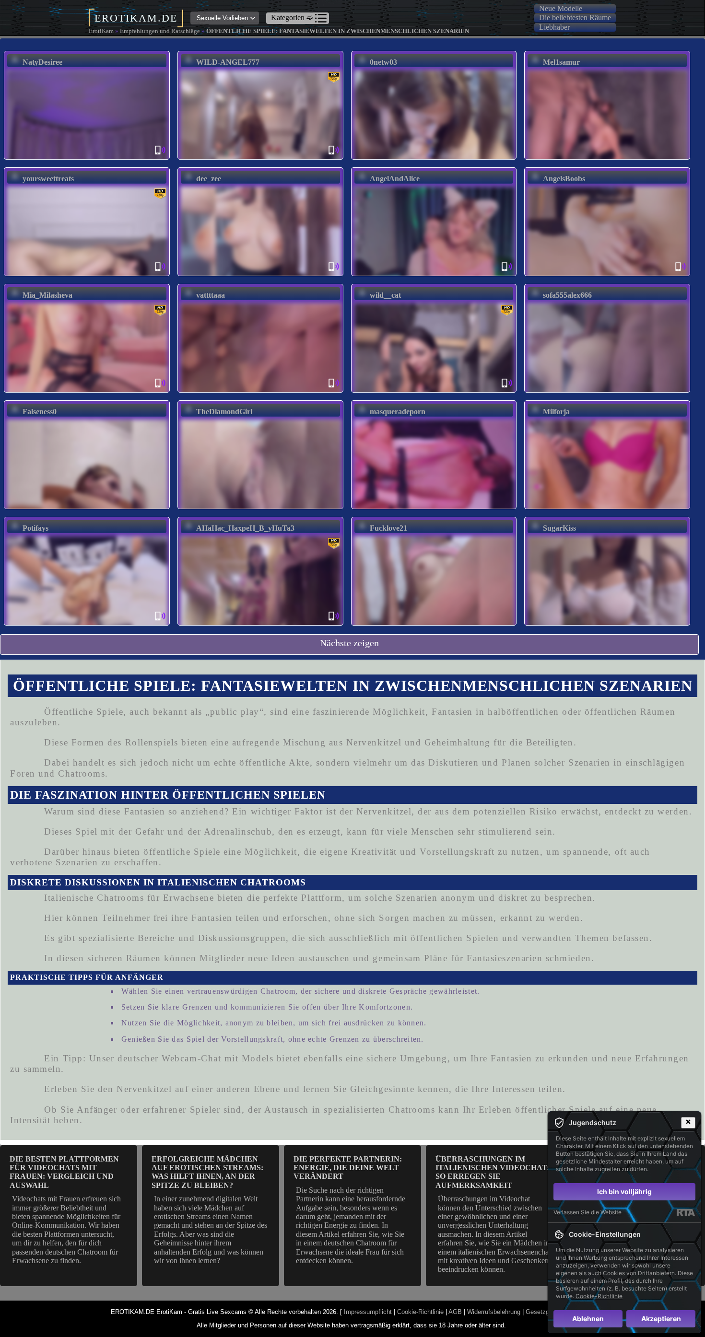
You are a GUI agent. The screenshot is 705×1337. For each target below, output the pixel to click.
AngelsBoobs (564, 178)
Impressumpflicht (368, 1311)
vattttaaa (210, 295)
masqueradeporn (397, 411)
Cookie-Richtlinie (420, 1311)
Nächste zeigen (349, 643)
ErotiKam (101, 31)
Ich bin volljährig (624, 1191)
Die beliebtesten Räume (575, 17)
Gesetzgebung (546, 1311)
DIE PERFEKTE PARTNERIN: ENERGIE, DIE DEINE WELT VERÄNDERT (348, 1168)
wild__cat (385, 295)
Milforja (556, 411)
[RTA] (685, 1212)
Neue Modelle (560, 8)
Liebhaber (554, 27)
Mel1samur (561, 62)
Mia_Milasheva (47, 295)
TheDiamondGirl (224, 411)
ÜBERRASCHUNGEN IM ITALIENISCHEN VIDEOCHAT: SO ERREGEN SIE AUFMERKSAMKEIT (492, 1172)
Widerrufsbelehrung (493, 1311)
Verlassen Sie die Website (587, 1212)
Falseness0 (40, 411)
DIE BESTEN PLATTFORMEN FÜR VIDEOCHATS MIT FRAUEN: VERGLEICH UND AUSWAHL (64, 1172)
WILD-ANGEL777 (227, 62)
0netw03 (383, 62)
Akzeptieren (661, 1318)
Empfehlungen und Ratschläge (160, 31)
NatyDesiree (42, 62)
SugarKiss (559, 528)
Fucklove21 (388, 528)
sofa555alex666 (567, 295)
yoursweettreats (48, 178)
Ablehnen (588, 1318)
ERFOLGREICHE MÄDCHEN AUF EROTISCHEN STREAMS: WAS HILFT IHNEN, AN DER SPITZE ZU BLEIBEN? (207, 1172)
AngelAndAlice (395, 178)
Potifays (35, 528)
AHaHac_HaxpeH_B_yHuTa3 (245, 528)
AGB (455, 1311)
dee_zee (208, 178)
